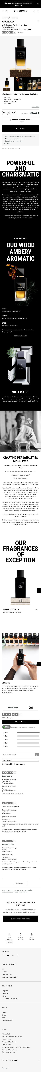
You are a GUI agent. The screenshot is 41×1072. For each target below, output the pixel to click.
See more (7, 143)
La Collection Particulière (10, 998)
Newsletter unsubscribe (9, 977)
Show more (35, 106)
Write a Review (20, 722)
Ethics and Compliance (9, 1050)
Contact (4, 972)
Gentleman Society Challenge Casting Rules (16, 1047)
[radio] (5, 113)
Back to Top (19, 883)
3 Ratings (20, 32)
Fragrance (5, 991)
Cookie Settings (10, 1052)
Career (4, 1015)
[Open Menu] (2, 11)
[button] (34, 11)
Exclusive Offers (7, 1020)
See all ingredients (20, 335)
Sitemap (4, 1068)
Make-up (5, 993)
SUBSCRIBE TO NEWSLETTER (20, 919)
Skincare (4, 996)
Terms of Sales (6, 1044)
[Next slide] (39, 590)
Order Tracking (7, 974)
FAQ (3, 969)
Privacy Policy (6, 1034)
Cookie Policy (6, 1039)
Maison (4, 1012)
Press (3, 1017)
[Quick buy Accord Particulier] (36, 609)
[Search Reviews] (37, 754)
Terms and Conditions (9, 1042)
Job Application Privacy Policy (12, 1036)
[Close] (38, 4)
